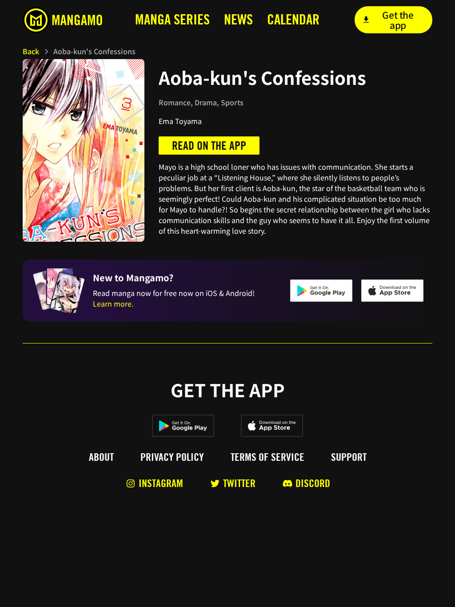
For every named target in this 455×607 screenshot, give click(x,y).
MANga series (172, 19)
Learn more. (113, 303)
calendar (293, 19)
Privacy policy (172, 457)
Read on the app (209, 145)
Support (349, 457)
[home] (65, 20)
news (238, 19)
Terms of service (267, 457)
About (101, 457)
